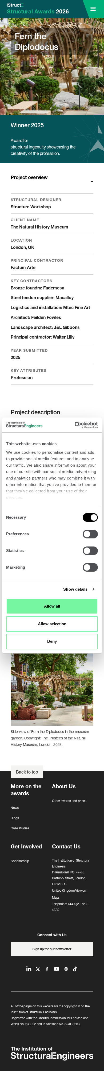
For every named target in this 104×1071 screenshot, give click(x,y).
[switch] (90, 534)
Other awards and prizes (69, 801)
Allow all (52, 606)
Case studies (20, 828)
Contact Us (66, 846)
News (15, 808)
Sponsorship (20, 861)
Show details (75, 589)
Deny (52, 641)
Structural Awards (38, 11)
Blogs (15, 818)
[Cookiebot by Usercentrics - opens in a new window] (75, 425)
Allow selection (52, 624)
